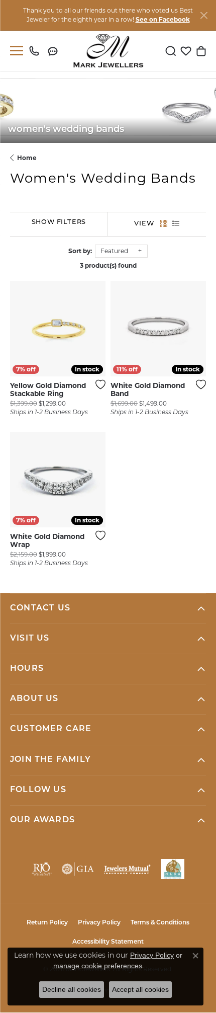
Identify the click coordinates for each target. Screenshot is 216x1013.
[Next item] (195, 329)
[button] (171, 51)
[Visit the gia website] (78, 869)
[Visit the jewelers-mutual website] (127, 869)
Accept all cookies (140, 989)
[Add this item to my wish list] (97, 384)
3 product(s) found (108, 265)
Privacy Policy (99, 923)
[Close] (203, 15)
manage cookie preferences (97, 966)
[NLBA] (172, 869)
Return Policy (47, 923)
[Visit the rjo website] (42, 869)
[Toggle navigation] (14, 50)
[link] (36, 51)
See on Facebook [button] (163, 19)
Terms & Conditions (160, 923)
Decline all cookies (71, 989)
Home (27, 158)
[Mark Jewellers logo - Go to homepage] (108, 50)
